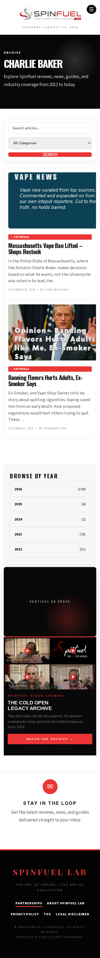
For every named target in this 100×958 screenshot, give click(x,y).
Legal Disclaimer (72, 914)
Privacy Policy (25, 914)
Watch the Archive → (50, 739)
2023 (18, 534)
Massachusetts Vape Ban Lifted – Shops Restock (45, 248)
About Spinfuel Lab (66, 903)
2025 (18, 504)
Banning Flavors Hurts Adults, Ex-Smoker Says (45, 380)
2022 (18, 549)
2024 (18, 519)
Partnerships (28, 903)
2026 (18, 489)
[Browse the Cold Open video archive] (27, 651)
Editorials (21, 237)
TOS (47, 914)
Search (50, 155)
